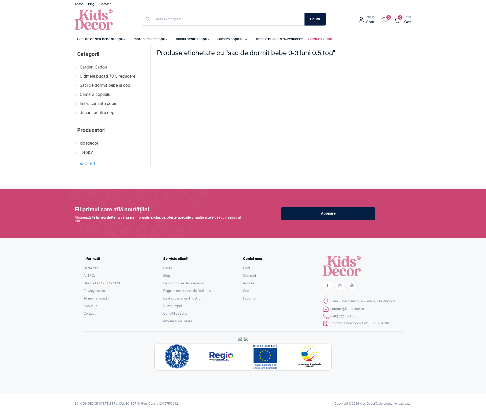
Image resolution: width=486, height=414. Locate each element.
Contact (90, 313)
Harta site (91, 268)
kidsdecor (89, 143)
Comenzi (249, 276)
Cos (246, 291)
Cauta (315, 19)
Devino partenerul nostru (181, 298)
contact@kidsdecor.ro (347, 309)
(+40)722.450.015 (344, 316)
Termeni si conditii (97, 298)
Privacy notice (94, 291)
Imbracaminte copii (98, 104)
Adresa (248, 283)
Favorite (249, 298)
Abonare (328, 213)
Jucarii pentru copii (98, 113)
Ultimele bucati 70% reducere (107, 76)
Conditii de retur (175, 313)
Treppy (86, 152)
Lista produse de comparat (183, 283)
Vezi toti (87, 164)
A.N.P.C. (89, 276)
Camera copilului (95, 95)
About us (90, 306)
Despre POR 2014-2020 (102, 283)
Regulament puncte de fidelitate (187, 291)
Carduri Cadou (93, 67)
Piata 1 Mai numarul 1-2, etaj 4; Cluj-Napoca (362, 301)
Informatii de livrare (177, 321)
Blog (166, 276)
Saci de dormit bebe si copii (106, 85)
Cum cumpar (172, 306)
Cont (246, 268)
